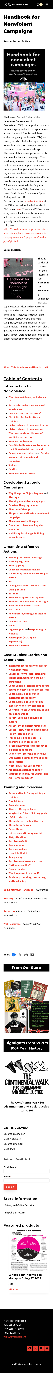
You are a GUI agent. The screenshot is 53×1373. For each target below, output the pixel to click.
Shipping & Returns (15, 1212)
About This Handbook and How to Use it (26, 367)
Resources (9, 911)
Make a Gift (9, 1148)
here (18, 209)
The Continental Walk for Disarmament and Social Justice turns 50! (26, 1106)
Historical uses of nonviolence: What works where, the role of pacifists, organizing (26, 433)
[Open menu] (46, 4)
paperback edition (33, 201)
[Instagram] (46, 1348)
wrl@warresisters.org (15, 1336)
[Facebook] (29, 1348)
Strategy (14, 497)
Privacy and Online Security (19, 1205)
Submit (10, 1186)
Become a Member (13, 1143)
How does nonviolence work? (25, 413)
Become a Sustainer (14, 1133)
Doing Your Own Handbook (18, 889)
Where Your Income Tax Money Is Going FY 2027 (25, 1276)
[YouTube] (41, 1348)
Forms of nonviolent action (24, 605)
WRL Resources (12, 924)
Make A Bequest (12, 1138)
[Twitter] (35, 1348)
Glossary (8, 898)
